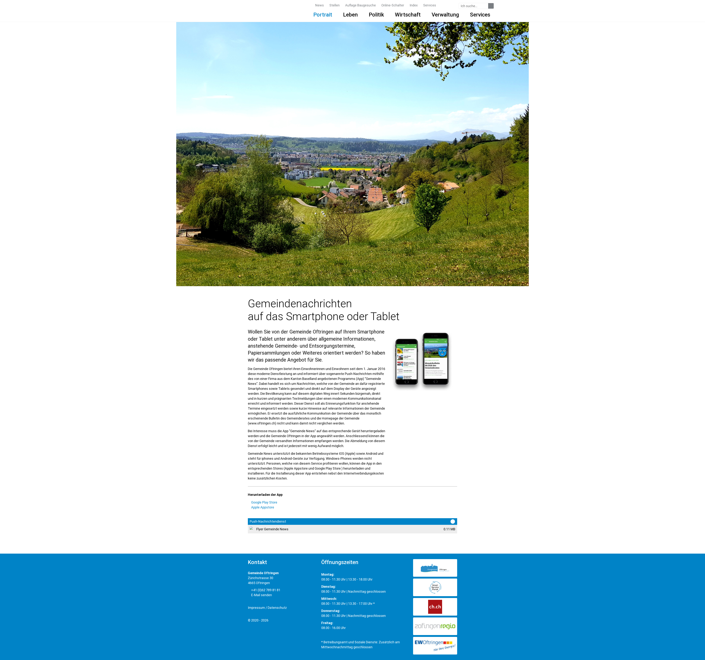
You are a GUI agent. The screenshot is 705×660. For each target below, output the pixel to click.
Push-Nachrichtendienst (268, 521)
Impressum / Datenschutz (267, 608)
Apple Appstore (262, 507)
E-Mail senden (261, 595)
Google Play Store (264, 502)
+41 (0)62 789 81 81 (265, 590)
